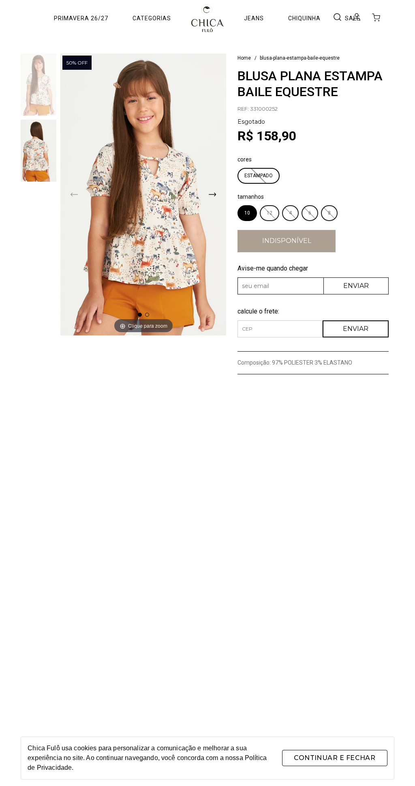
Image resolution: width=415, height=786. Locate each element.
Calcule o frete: (258, 311)
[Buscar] (337, 17)
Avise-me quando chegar (272, 268)
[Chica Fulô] (207, 18)
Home (244, 58)
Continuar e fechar (334, 758)
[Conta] (357, 19)
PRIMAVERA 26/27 (81, 18)
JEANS (254, 18)
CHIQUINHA (304, 18)
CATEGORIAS (152, 18)
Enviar (356, 286)
